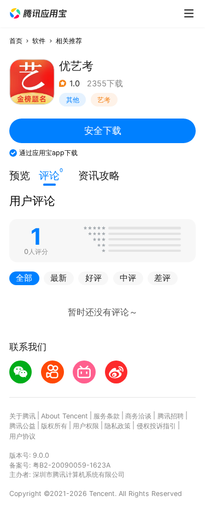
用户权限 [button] (86, 426)
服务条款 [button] (106, 416)
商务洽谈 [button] (138, 416)
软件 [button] (38, 41)
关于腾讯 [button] (22, 416)
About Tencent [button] (64, 416)
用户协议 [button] (22, 436)
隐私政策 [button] (117, 426)
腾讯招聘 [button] (170, 416)
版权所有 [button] (54, 426)
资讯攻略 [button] (99, 175)
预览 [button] (19, 175)
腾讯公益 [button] (22, 426)
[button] (38, 13)
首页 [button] (15, 41)
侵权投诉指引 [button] (156, 426)
